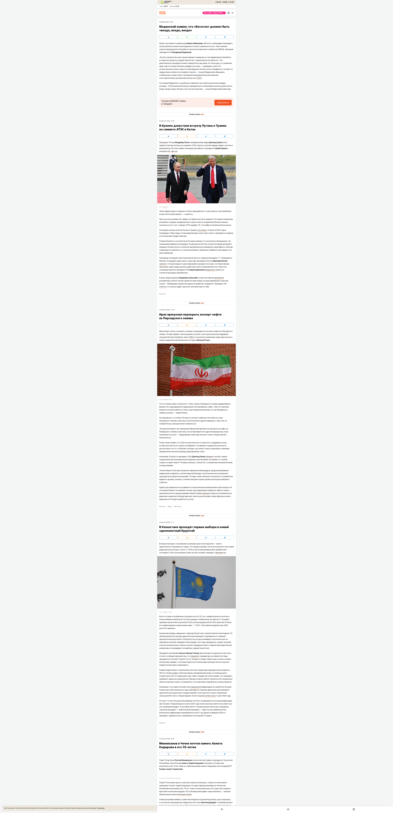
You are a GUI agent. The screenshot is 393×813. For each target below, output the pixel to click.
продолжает (210, 270)
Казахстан (162, 723)
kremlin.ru (165, 207)
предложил (219, 278)
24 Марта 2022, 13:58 (166, 22)
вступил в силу (209, 696)
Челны (161, 6)
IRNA (191, 337)
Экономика (177, 506)
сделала (206, 493)
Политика (162, 294)
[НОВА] (213, 13)
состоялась (202, 230)
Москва (172, 6)
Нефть (170, 506)
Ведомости (220, 553)
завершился (196, 687)
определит (194, 656)
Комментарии (196, 114)
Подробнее (100, 808)
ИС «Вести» (172, 151)
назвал (175, 673)
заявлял (162, 264)
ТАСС (199, 78)
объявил (209, 456)
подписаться (223, 102)
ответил (162, 287)
